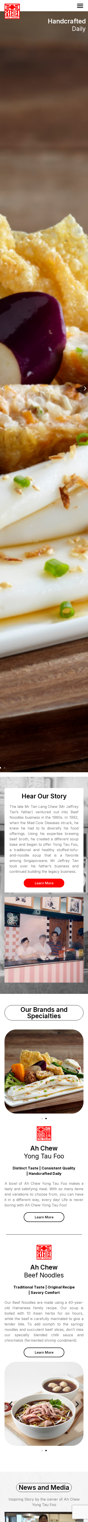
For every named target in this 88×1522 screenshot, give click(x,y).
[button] (3, 388)
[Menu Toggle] (80, 5)
